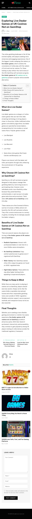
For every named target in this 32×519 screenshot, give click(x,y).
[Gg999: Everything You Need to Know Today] (16, 403)
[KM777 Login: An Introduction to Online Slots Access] (16, 377)
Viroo (8, 31)
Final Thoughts (8, 100)
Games (4, 16)
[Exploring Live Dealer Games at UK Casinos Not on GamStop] (16, 43)
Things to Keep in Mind (11, 98)
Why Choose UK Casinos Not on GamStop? (14, 91)
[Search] (29, 3)
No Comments (24, 31)
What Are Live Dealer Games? (13, 88)
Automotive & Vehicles (16, 7)
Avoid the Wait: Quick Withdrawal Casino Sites (23, 344)
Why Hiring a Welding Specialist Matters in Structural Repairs (9, 344)
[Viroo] (16, 3)
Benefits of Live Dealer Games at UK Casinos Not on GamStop (15, 95)
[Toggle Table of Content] (27, 85)
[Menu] (3, 3)
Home (3, 7)
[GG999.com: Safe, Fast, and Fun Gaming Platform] (16, 429)
